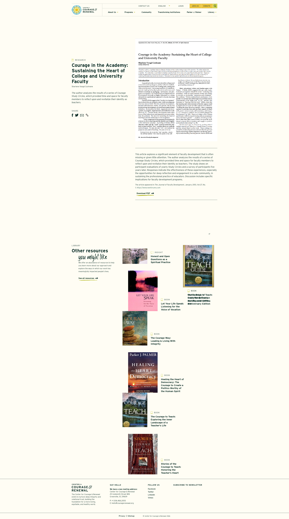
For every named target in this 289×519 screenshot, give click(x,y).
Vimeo (150, 498)
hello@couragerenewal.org (123, 503)
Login (180, 6)
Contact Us (144, 6)
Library (211, 12)
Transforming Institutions (169, 12)
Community (146, 12)
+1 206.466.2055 (119, 501)
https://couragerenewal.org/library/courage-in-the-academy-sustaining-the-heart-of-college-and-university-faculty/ (87, 115)
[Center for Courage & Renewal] (84, 10)
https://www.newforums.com (148, 188)
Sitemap (131, 516)
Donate (206, 6)
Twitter (151, 492)
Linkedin (151, 495)
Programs (129, 12)
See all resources (86, 278)
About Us (112, 12)
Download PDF (143, 193)
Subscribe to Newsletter (187, 485)
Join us (195, 6)
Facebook (152, 489)
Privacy (122, 516)
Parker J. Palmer (194, 12)
